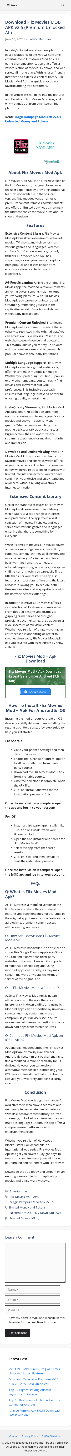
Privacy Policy (30, 1436)
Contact (13, 1436)
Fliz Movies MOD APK (24, 1197)
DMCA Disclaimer (52, 1436)
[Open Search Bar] (63, 5)
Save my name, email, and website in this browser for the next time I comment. (37, 1320)
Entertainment (19, 1191)
